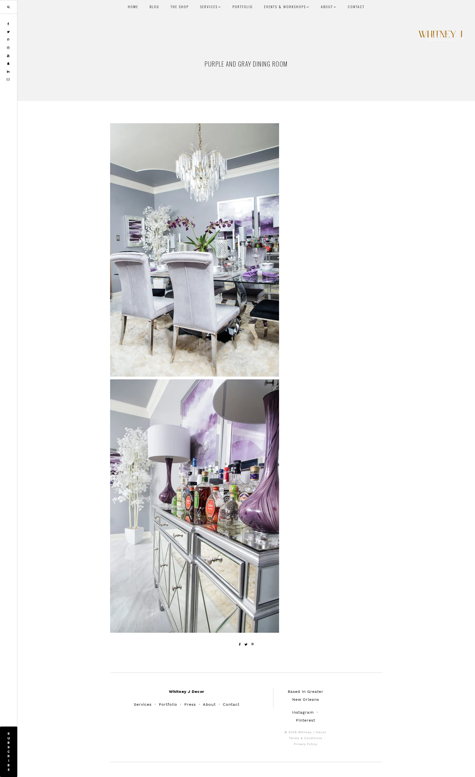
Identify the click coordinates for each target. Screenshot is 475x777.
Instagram (303, 712)
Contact (231, 704)
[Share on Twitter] (246, 644)
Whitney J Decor (440, 36)
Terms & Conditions (305, 738)
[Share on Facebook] (240, 644)
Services (143, 704)
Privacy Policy (305, 744)
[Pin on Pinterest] (252, 644)
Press (190, 704)
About (209, 704)
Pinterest (305, 720)
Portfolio (168, 704)
